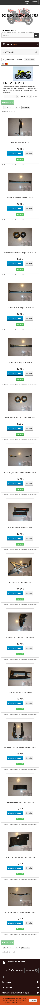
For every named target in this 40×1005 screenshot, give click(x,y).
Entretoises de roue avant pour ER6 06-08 (20, 418)
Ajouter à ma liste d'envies (12, 165)
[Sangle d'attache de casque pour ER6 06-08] (20, 896)
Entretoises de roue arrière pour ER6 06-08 (20, 253)
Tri (2, 96)
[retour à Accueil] (3, 59)
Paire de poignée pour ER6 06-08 (20, 527)
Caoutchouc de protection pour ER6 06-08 (20, 857)
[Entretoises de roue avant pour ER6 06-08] (20, 402)
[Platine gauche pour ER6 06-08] (20, 566)
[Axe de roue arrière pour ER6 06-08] (20, 182)
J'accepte (33, 1000)
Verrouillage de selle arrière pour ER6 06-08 (20, 472)
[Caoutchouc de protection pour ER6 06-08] (20, 841)
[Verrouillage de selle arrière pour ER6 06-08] (20, 457)
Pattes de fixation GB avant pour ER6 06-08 (20, 747)
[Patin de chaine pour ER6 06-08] (20, 676)
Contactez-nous (26, 2)
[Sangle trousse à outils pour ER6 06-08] (20, 786)
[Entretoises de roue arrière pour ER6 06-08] (20, 237)
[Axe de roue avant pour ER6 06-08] (20, 347)
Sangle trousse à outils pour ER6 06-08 (20, 802)
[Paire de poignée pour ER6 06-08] (20, 511)
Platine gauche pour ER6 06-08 (20, 582)
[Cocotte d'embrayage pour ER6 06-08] (20, 621)
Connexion (35, 1)
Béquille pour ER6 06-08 (20, 143)
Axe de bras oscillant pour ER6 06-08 (20, 308)
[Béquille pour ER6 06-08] (20, 127)
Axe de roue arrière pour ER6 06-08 (20, 198)
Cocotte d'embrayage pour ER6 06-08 (20, 637)
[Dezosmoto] (20, 16)
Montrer (23, 96)
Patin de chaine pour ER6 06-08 (20, 692)
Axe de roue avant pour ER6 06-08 (20, 363)
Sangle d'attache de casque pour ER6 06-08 (20, 912)
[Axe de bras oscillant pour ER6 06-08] (20, 292)
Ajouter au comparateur (30, 165)
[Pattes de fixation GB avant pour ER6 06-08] (20, 731)
